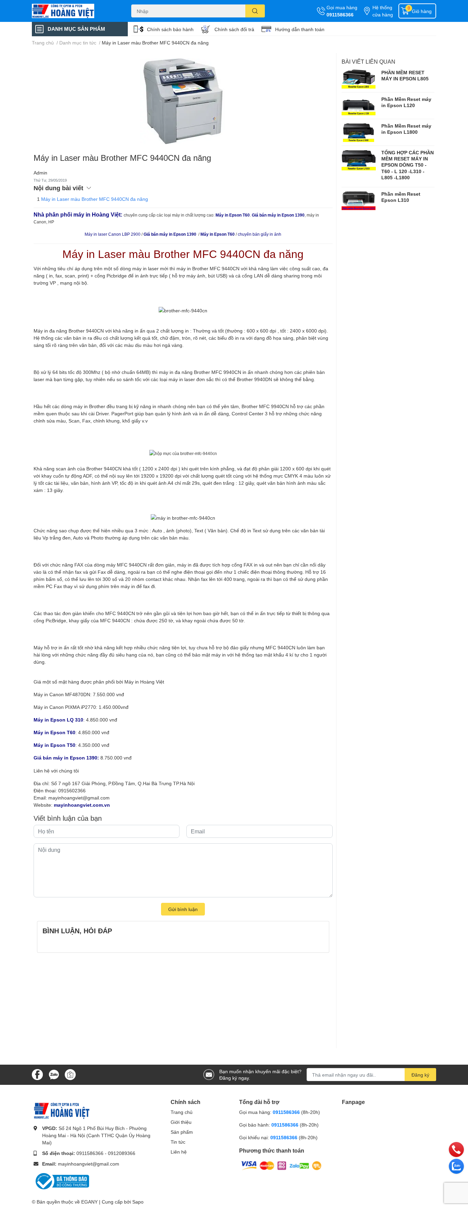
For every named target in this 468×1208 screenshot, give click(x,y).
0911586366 (340, 14)
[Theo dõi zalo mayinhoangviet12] (53, 1074)
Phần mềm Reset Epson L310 (400, 197)
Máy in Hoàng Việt (144, 682)
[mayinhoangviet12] (74, 11)
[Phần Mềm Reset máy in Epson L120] (359, 105)
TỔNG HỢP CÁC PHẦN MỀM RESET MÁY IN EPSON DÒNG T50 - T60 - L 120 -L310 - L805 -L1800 (407, 165)
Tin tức (178, 1142)
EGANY (89, 1202)
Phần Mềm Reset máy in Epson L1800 (406, 129)
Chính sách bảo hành (170, 29)
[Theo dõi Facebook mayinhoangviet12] (37, 1074)
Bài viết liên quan (368, 61)
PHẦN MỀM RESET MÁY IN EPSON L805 (405, 75)
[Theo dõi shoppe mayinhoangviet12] (70, 1074)
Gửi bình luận (183, 909)
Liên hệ (179, 1152)
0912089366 (121, 1153)
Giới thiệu (181, 1122)
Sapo (138, 1202)
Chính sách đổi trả (234, 29)
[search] (255, 10)
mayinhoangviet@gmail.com (79, 798)
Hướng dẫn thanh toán (299, 29)
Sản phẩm (182, 1132)
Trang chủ (182, 1112)
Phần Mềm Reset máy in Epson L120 (406, 102)
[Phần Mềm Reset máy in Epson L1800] (359, 132)
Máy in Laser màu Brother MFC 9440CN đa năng (94, 199)
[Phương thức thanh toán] (281, 1165)
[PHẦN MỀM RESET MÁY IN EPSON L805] (359, 79)
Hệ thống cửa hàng (382, 10)
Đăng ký (420, 1075)
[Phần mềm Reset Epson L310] (359, 200)
